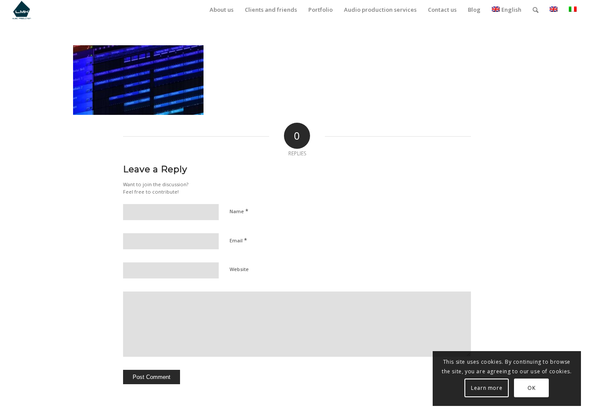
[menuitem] (221, 10)
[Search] (535, 10)
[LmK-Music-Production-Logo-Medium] (21, 10)
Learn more (486, 388)
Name (239, 211)
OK (531, 388)
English (511, 9)
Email (238, 240)
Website (239, 269)
